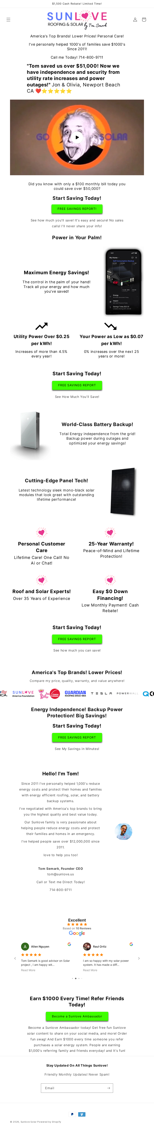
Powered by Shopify (49, 1121)
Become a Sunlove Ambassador (77, 1016)
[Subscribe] (108, 1088)
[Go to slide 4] (80, 978)
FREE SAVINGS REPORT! (77, 209)
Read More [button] (28, 970)
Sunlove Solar (29, 1121)
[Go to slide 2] (73, 978)
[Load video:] (77, 137)
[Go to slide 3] (77, 978)
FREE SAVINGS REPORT (77, 385)
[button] (8, 19)
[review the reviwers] (69, 945)
